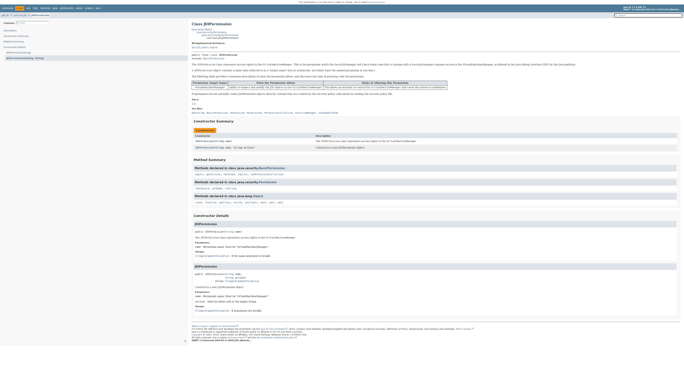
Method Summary (14, 41)
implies (243, 174)
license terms (378, 2)
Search (89, 8)
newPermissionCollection (267, 174)
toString (230, 188)
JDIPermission (40, 15)
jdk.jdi (5, 15)
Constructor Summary (16, 36)
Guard (213, 47)
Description (10, 30)
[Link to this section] (236, 121)
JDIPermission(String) (18, 52)
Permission (268, 182)
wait (263, 202)
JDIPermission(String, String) (25, 58)
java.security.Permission (212, 32)
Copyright (197, 334)
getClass (225, 202)
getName (217, 188)
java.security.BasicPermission (220, 35)
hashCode (229, 174)
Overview (7, 8)
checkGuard (202, 188)
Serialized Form (328, 112)
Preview (45, 8)
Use (28, 8)
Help (98, 8)
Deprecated (67, 8)
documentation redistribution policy (275, 337)
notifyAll (251, 202)
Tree (35, 8)
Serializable (200, 47)
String (219, 141)
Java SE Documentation (273, 329)
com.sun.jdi (20, 15)
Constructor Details (15, 47)
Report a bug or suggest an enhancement (214, 326)
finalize (210, 202)
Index (79, 8)
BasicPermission (213, 58)
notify (238, 202)
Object (258, 196)
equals (199, 174)
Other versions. (464, 329)
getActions (213, 174)
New (55, 8)
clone (198, 202)
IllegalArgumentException (212, 256)
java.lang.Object (202, 29)
